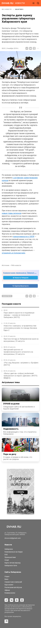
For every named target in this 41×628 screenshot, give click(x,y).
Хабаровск (19, 9)
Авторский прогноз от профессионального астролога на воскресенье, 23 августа (18, 351)
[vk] (11, 600)
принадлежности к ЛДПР (23, 236)
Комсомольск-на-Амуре (14, 552)
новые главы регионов (11, 213)
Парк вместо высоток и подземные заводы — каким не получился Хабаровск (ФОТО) (19, 315)
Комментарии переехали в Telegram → (20, 273)
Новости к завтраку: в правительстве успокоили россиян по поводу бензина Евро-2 (20, 328)
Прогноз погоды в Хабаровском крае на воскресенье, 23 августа (21, 340)
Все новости (7, 9)
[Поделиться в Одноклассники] (34, 48)
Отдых (7, 576)
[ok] (22, 600)
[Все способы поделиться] (37, 48)
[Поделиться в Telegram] (27, 48)
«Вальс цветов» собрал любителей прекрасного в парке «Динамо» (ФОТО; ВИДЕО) (20, 375)
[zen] (16, 600)
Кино (6, 579)
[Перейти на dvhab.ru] (7, 3)
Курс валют (9, 585)
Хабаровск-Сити (11, 565)
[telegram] (6, 600)
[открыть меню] (33, 3)
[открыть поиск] (38, 3)
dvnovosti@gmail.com (13, 538)
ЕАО (6, 554)
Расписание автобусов (13, 587)
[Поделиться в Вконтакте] (30, 48)
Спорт (7, 560)
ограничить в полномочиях (13, 253)
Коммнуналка (10, 593)
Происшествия (10, 557)
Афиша (7, 590)
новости (20, 3)
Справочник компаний (13, 582)
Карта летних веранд (12, 563)
